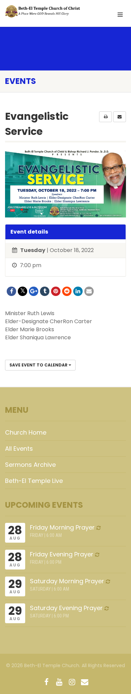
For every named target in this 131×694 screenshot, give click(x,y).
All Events (19, 448)
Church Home (25, 432)
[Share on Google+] (33, 291)
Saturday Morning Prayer (67, 581)
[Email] (89, 291)
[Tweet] (22, 291)
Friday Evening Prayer (61, 554)
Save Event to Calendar (39, 365)
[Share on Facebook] (11, 291)
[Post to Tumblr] (44, 291)
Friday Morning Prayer (62, 527)
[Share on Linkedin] (78, 291)
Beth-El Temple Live (34, 481)
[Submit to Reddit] (67, 291)
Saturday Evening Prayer (66, 608)
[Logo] (43, 11)
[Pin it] (55, 291)
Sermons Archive (30, 464)
